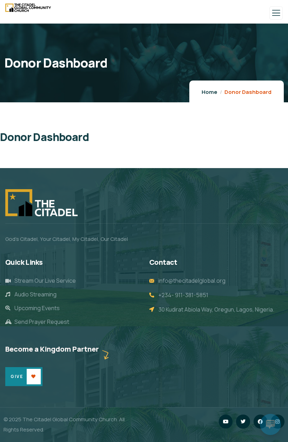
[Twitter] (243, 421)
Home (209, 92)
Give (17, 376)
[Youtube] (226, 421)
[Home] (41, 202)
